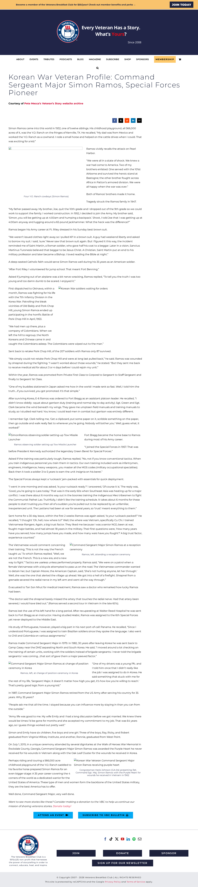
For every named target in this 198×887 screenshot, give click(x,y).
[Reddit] (127, 120)
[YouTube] (122, 839)
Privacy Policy (113, 881)
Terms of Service (136, 881)
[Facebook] (115, 120)
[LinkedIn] (133, 120)
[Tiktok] (111, 839)
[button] (97, 68)
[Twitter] (116, 839)
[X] (121, 120)
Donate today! (62, 806)
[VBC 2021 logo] (28, 835)
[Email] (139, 120)
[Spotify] (134, 839)
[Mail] (139, 839)
